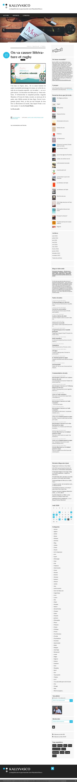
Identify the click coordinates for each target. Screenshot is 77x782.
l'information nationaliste (65, 469)
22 (71, 517)
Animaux (56, 538)
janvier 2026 (55, 251)
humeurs (56, 579)
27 (65, 519)
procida (62, 752)
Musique (56, 604)
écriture (60, 745)
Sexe (55, 665)
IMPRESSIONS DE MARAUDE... (60, 498)
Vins (55, 684)
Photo (55, 622)
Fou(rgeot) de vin (63, 272)
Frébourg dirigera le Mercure (60, 302)
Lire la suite (69, 89)
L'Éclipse (54, 351)
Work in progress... (58, 690)
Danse (55, 547)
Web (55, 688)
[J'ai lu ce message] (75, 780)
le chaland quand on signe (60, 357)
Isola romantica (57, 338)
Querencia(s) (57, 643)
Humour (56, 581)
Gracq (55, 570)
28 (68, 519)
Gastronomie (57, 568)
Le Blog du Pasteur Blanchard (61, 499)
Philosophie (57, 620)
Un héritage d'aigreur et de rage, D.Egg (62, 471)
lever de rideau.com (58, 590)
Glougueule (55, 272)
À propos (26, 15)
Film (55, 563)
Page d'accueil (35, 46)
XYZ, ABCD (61, 492)
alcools (55, 529)
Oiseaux (56, 611)
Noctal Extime (57, 609)
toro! (55, 679)
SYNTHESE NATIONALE (64, 478)
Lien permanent (16, 117)
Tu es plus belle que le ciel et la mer (62, 681)
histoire (56, 574)
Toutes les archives (57, 258)
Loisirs (55, 597)
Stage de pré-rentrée (57, 466)
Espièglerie (55, 345)
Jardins (55, 584)
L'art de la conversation (59, 309)
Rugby (41, 117)
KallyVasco (19, 5)
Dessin (55, 549)
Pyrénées (56, 640)
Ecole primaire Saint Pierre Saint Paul (61, 488)
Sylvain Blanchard (57, 432)
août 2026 (55, 236)
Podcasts (56, 624)
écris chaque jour (58, 552)
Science (56, 661)
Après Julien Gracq (60, 273)
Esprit (55, 556)
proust (54, 745)
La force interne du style (59, 316)
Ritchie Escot (67, 271)
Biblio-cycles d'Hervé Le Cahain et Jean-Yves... (61, 495)
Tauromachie (57, 675)
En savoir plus (63, 780)
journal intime (56, 749)
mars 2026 (55, 246)
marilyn (63, 749)
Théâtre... (43, 46)
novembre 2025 (56, 255)
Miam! (55, 602)
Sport (55, 670)
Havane (56, 572)
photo (65, 745)
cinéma (55, 545)
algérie (55, 531)
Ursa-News (67, 466)
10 (56, 514)
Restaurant (56, 652)
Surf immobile (56, 364)
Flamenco (56, 565)
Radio (55, 645)
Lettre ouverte (57, 588)
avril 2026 (54, 244)
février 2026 (55, 248)
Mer (55, 599)
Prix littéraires (57, 634)
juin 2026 (54, 240)
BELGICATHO (57, 485)
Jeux (55, 586)
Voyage (56, 686)
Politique (56, 629)
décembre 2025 (56, 253)
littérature (56, 752)
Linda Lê (29, 46)
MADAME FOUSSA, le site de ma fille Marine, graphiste (62, 274)
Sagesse (56, 659)
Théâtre (56, 677)
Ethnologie (56, 559)
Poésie (35, 117)
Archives (16, 15)
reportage (56, 649)
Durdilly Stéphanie (57, 495)
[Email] (53, 727)
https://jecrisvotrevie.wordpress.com (61, 80)
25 (59, 519)
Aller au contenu (5, 1)
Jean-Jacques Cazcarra (58, 377)
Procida (56, 636)
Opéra (55, 613)
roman (55, 654)
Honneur (56, 577)
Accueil (6, 15)
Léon (53, 394)
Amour (55, 536)
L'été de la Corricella (58, 323)
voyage (67, 752)
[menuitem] (7, 15)
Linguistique (57, 593)
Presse (38, 117)
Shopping (56, 668)
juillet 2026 (55, 238)
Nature (55, 606)
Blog (55, 543)
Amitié (29, 117)
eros (55, 554)
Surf (55, 672)
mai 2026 (54, 242)
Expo (55, 561)
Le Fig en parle (15, 109)
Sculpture (56, 663)
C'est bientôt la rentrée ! (58, 487)
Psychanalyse (57, 638)
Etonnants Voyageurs (57, 271)
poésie (54, 755)
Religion (56, 647)
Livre (32, 117)
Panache (56, 615)
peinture (56, 618)
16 (53, 517)
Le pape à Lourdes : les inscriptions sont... (62, 484)
